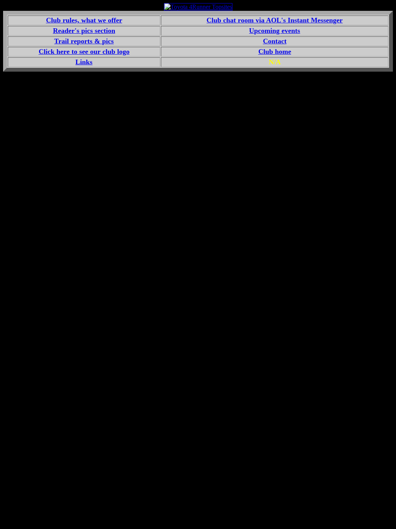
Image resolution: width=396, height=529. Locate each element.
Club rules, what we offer (84, 20)
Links (83, 62)
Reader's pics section (84, 30)
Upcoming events (274, 30)
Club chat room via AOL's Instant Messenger (275, 20)
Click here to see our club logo (84, 51)
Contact (275, 41)
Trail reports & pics (84, 41)
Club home (274, 51)
